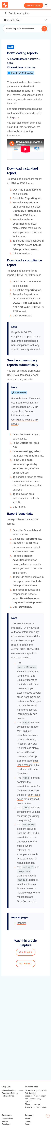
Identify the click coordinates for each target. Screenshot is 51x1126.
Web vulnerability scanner (12, 1090)
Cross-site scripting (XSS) (35, 1090)
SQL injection (30, 1093)
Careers (28, 1121)
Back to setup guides (18, 13)
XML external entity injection (33, 1100)
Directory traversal (32, 1104)
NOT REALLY (25, 963)
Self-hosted (27, 73)
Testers (5, 1121)
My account (33, 5)
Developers (6, 1124)
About (27, 1119)
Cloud (14, 73)
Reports (14, 117)
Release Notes (8, 1096)
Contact (28, 1124)
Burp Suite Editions (10, 1093)
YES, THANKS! (25, 952)
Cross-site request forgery (35, 1096)
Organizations (7, 1119)
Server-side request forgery (36, 1107)
